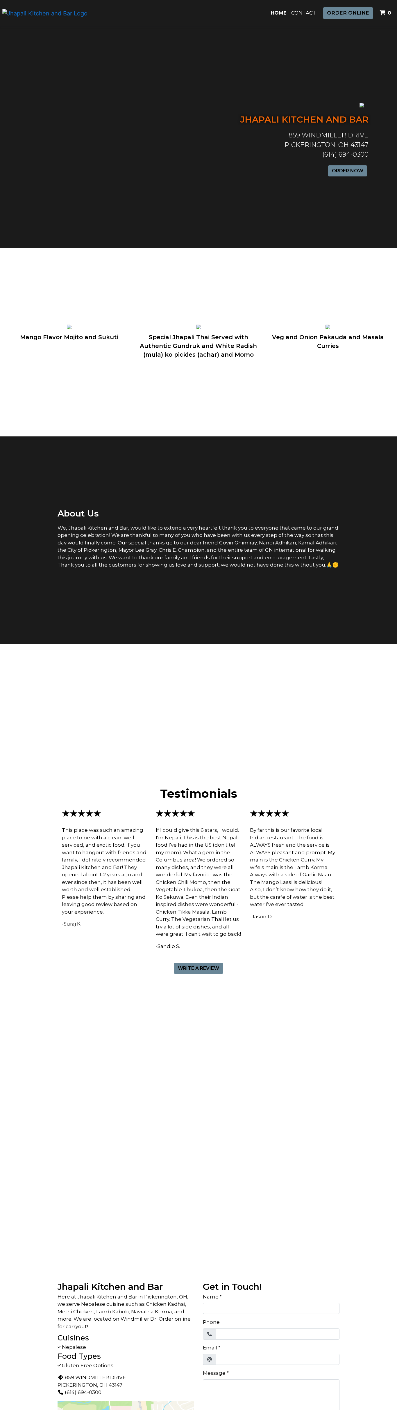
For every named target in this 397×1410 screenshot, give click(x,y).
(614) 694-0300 (83, 1392)
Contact (303, 13)
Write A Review (198, 968)
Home (279, 13)
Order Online (348, 13)
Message (214, 1373)
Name (211, 1297)
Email (210, 1348)
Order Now (347, 171)
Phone (211, 1322)
